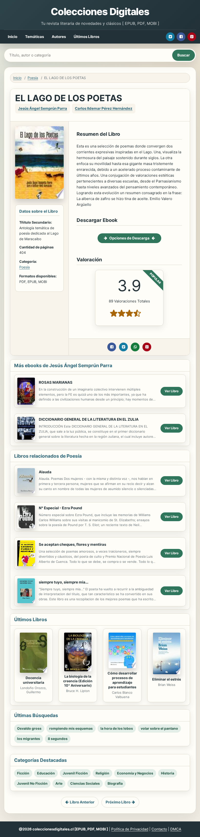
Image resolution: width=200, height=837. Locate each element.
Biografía (115, 783)
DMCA (175, 829)
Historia (167, 773)
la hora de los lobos (116, 728)
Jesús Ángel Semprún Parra (42, 108)
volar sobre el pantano (159, 728)
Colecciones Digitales (100, 12)
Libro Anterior (82, 802)
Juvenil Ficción (75, 773)
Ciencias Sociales (85, 783)
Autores (59, 36)
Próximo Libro (118, 802)
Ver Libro (172, 391)
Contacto (159, 829)
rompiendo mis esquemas (71, 728)
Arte (58, 783)
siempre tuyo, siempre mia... (63, 582)
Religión (102, 773)
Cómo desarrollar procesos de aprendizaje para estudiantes (122, 680)
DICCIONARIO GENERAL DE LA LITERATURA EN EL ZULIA (89, 419)
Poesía (33, 78)
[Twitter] (170, 36)
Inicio (12, 36)
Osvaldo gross (29, 728)
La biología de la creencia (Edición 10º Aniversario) (77, 681)
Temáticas (34, 36)
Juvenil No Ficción (32, 783)
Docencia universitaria (33, 680)
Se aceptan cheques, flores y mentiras (72, 544)
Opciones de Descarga (129, 238)
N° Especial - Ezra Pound (60, 508)
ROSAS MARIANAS (55, 382)
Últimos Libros (86, 36)
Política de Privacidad (129, 829)
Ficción (23, 773)
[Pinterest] (191, 36)
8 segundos (58, 739)
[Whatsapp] (135, 347)
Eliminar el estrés (166, 679)
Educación (46, 773)
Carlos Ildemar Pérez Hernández (103, 108)
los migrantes (28, 739)
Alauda (45, 472)
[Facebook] (181, 36)
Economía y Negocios (135, 773)
